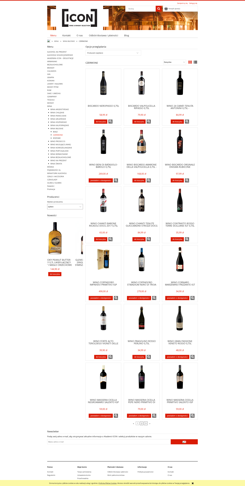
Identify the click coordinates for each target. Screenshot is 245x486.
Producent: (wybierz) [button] (95, 53)
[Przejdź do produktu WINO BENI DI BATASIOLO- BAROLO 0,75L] (103, 145)
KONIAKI (50, 80)
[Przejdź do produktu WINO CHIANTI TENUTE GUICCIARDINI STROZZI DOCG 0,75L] (142, 204)
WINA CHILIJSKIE (57, 112)
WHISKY (50, 103)
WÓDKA (50, 167)
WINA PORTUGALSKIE (59, 151)
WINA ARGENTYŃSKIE (59, 109)
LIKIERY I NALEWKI (55, 84)
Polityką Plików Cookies (108, 483)
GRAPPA (50, 77)
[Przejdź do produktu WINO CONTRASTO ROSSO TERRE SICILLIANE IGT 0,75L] (180, 204)
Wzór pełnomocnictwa (115, 475)
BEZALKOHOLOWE (55, 64)
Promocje (51, 189)
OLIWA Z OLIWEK (54, 183)
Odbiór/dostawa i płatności (117, 472)
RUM (49, 90)
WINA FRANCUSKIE (58, 116)
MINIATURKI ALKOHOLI (57, 173)
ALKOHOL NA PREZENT (57, 52)
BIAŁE (55, 131)
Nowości (50, 186)
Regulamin (51, 475)
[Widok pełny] (195, 62)
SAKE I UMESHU (54, 93)
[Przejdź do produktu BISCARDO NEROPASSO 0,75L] (103, 86)
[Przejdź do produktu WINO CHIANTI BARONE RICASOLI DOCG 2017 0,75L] (103, 204)
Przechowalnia (82, 478)
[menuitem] (53, 35)
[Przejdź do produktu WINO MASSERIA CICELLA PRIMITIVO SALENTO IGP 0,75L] (180, 380)
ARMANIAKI (52, 61)
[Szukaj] (159, 9)
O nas (170, 475)
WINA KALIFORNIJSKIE (59, 125)
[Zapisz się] (184, 441)
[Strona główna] (79, 17)
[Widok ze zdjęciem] (190, 62)
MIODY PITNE (53, 87)
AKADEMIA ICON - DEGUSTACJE (60, 58)
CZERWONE (58, 135)
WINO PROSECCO (57, 141)
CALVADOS (51, 71)
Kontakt (50, 472)
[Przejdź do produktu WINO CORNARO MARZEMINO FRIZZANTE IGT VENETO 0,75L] (180, 263)
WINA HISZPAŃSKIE (58, 122)
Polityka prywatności (145, 472)
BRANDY (50, 68)
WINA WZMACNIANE (59, 154)
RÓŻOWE (57, 138)
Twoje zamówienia (84, 472)
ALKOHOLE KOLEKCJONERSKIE (60, 55)
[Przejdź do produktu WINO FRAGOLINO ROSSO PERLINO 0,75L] (142, 322)
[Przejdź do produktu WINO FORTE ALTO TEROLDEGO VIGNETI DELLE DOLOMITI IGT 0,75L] (103, 322)
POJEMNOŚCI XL (54, 170)
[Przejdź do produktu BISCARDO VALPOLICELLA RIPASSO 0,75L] (142, 86)
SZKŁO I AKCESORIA (55, 176)
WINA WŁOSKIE (56, 128)
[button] (110, 121)
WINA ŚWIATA (56, 163)
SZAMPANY (52, 96)
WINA (49, 106)
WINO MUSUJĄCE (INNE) (60, 144)
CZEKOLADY (52, 179)
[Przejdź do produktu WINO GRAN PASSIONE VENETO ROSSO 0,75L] (180, 322)
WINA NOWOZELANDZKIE (61, 147)
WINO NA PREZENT (58, 160)
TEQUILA (50, 100)
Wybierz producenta (55, 202)
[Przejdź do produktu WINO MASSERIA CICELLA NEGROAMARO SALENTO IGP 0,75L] (103, 380)
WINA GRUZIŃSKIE (58, 119)
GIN (48, 74)
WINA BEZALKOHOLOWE (60, 157)
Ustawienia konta (83, 475)
